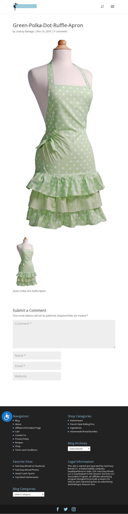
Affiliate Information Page (28, 427)
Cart (17, 431)
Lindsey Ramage (25, 31)
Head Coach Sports (25, 473)
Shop (17, 446)
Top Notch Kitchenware (26, 477)
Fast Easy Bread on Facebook (30, 465)
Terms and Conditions (26, 449)
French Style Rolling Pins (82, 424)
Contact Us (20, 435)
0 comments (60, 31)
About (18, 424)
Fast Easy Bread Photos (27, 469)
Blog (17, 420)
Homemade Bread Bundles (84, 431)
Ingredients (76, 427)
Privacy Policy (22, 438)
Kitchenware (76, 420)
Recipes (19, 442)
